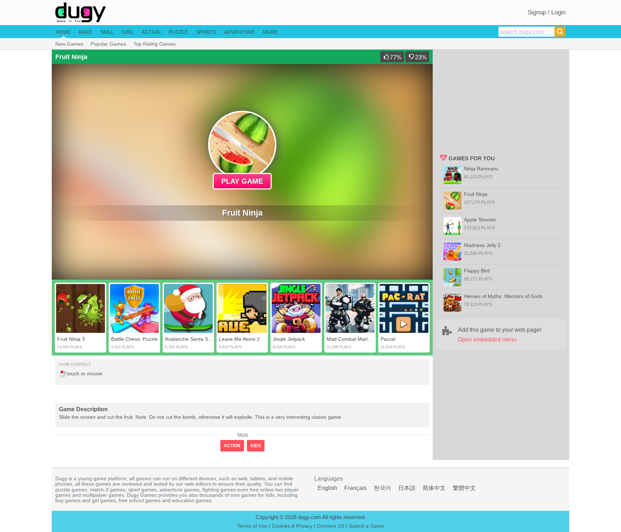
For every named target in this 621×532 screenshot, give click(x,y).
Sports (206, 32)
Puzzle (178, 32)
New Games (69, 44)
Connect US (330, 526)
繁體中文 (464, 488)
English (327, 488)
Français (355, 488)
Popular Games (108, 44)
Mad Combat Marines (351, 339)
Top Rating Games (154, 44)
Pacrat (388, 339)
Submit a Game (366, 526)
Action (151, 32)
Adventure (239, 32)
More (270, 32)
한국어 (382, 488)
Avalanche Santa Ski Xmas (195, 339)
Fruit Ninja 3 (71, 339)
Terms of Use (252, 526)
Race (85, 32)
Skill (107, 32)
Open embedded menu (487, 339)
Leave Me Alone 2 (239, 339)
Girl (128, 32)
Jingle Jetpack (289, 339)
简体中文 (434, 488)
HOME (63, 32)
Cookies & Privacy (292, 526)
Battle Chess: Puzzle (134, 339)
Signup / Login (547, 12)
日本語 (406, 488)
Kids (255, 445)
